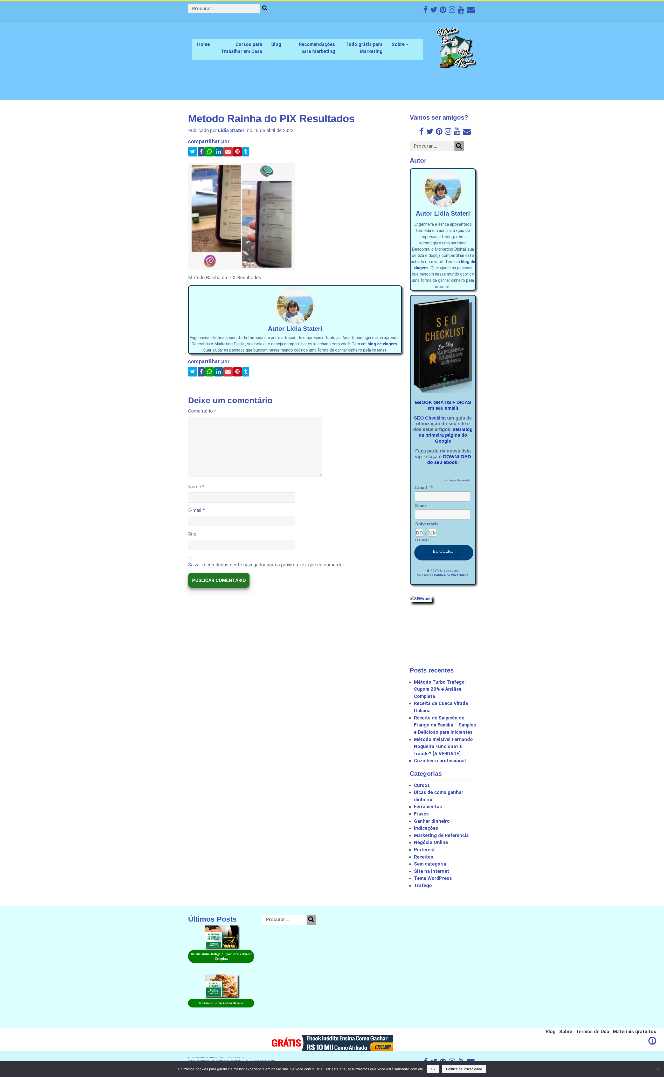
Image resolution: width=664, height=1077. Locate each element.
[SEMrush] (421, 598)
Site (192, 534)
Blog (276, 44)
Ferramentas (428, 806)
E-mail (196, 510)
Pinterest (424, 849)
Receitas (423, 857)
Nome (196, 486)
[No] (657, 1069)
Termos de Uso (592, 1031)
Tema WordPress (433, 878)
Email (424, 487)
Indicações (426, 828)
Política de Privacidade (451, 575)
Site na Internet (431, 871)
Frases (421, 814)
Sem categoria (430, 864)
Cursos (422, 785)
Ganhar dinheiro (432, 821)
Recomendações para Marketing (317, 48)
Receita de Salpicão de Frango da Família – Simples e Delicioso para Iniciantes (445, 725)
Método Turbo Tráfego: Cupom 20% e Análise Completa (440, 689)
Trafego (423, 885)
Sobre (398, 44)
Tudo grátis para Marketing (364, 48)
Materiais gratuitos (634, 1031)
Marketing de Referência (441, 835)
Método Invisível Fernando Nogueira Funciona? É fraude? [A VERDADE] (443, 746)
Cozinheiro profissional (440, 760)
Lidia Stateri (232, 130)
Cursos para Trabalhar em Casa (241, 48)
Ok (433, 1069)
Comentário (202, 411)
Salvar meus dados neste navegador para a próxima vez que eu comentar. (266, 564)
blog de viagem (382, 343)
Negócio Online (431, 842)
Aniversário (427, 523)
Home (203, 44)
